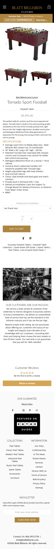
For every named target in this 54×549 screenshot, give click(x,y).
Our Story (39, 446)
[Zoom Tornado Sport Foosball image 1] (27, 43)
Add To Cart (16, 229)
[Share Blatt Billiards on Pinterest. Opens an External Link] (31, 238)
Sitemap (39, 487)
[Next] (47, 44)
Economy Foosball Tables (19, 244)
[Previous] (6, 44)
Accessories (14, 473)
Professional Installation (27, 203)
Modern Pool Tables (15, 454)
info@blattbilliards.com (27, 539)
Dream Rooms (39, 458)
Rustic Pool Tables (15, 465)
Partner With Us (39, 471)
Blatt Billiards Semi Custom (27, 97)
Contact (39, 466)
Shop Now (41, 20)
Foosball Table (27, 109)
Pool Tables (15, 446)
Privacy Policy (39, 483)
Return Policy (27, 404)
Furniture (15, 478)
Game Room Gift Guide (24, 247)
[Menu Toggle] (5, 7)
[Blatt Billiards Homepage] (27, 7)
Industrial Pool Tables (15, 460)
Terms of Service (39, 475)
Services (39, 462)
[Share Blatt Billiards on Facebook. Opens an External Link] (23, 238)
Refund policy (39, 479)
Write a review (27, 383)
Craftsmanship (39, 450)
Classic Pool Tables (15, 450)
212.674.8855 (27, 12)
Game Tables (44, 247)
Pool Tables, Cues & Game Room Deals (26, 250)
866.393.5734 (32, 536)
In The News (39, 454)
